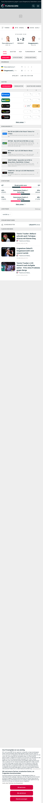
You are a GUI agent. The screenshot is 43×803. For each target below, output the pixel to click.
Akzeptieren (21, 787)
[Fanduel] (5, 94)
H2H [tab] (20, 51)
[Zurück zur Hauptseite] (11, 6)
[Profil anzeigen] (8, 39)
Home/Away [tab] (6, 86)
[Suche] (33, 6)
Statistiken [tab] (17, 57)
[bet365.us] (5, 100)
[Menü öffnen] (38, 6)
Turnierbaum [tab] (30, 51)
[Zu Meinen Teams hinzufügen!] (2, 39)
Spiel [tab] (5, 51)
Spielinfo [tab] (5, 57)
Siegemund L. (33, 43)
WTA (7, 45)
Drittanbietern (37, 768)
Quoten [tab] (13, 51)
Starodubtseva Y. (8, 43)
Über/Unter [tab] (18, 86)
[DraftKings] (5, 111)
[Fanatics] (5, 117)
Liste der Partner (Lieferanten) (12, 783)
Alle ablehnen (21, 793)
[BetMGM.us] (5, 106)
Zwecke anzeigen (21, 799)
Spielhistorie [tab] (30, 57)
